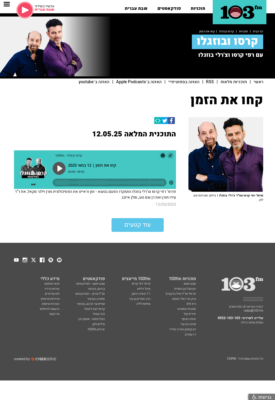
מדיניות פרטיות (50, 298)
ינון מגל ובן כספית (185, 288)
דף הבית (258, 31)
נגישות (264, 396)
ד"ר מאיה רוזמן (141, 293)
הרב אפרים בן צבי (139, 298)
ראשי (258, 82)
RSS (210, 82)
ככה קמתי (99, 313)
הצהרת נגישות (51, 303)
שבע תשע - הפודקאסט (90, 283)
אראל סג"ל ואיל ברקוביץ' (180, 293)
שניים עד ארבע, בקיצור (91, 303)
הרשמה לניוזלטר (49, 309)
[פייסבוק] (171, 120)
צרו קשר (54, 313)
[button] (198, 7)
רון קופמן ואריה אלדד (182, 329)
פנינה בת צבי (188, 324)
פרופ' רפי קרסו (141, 283)
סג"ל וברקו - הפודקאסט (90, 293)
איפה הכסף (189, 319)
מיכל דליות (143, 288)
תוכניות (243, 31)
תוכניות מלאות (233, 82)
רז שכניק (190, 334)
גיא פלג (191, 303)
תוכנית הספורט (186, 309)
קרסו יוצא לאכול (94, 309)
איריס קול (190, 313)
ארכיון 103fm (96, 329)
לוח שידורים (52, 293)
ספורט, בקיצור (96, 298)
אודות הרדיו (52, 288)
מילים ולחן (98, 324)
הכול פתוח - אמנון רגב (91, 319)
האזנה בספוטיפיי (183, 82)
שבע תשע (190, 283)
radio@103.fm (253, 310)
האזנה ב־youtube (94, 82)
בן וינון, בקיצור (96, 288)
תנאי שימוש (52, 283)
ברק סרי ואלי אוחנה (184, 298)
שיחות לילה (143, 303)
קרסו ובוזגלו (226, 31)
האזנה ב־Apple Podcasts (139, 82)
